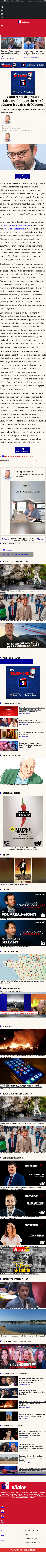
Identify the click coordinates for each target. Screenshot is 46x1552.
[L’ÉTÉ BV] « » (15, 946)
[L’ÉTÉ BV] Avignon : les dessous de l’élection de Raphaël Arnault (22, 620)
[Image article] (11, 43)
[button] (23, 651)
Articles (6, 128)
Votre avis (7, 1026)
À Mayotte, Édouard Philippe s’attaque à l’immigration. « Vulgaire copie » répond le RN (11, 53)
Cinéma (6, 855)
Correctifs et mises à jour (15, 1279)
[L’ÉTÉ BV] (22, 919)
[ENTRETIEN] (21, 1188)
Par (7, 58)
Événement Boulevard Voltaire (17, 1341)
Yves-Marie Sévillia (24, 1384)
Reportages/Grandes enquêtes (17, 562)
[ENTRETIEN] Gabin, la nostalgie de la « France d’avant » (19, 1274)
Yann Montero (23, 724)
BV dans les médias (11, 988)
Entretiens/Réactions (13, 1158)
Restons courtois (11, 793)
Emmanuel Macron (9, 130)
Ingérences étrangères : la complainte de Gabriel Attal (19, 1308)
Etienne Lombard (24, 736)
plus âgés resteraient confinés (16, 225)
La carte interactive (12, 952)
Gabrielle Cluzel (23, 1437)
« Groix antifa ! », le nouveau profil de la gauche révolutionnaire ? (22, 1336)
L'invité (6, 890)
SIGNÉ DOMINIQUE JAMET (13, 755)
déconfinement (29, 130)
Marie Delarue (23, 1418)
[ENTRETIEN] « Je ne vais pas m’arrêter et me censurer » (19, 1246)
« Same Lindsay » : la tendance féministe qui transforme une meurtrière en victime (34, 53)
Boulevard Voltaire (24, 713)
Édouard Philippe (19, 130)
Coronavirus (12, 128)
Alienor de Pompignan (25, 1462)
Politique (18, 128)
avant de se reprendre (14, 228)
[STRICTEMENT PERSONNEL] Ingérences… (15, 784)
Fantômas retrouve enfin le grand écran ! (14, 884)
